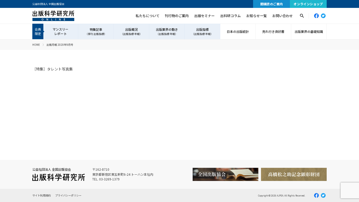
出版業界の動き (167, 31)
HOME (36, 45)
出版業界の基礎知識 (309, 31)
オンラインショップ (308, 4)
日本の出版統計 (238, 31)
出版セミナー (204, 15)
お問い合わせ (282, 15)
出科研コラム (230, 15)
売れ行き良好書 (273, 31)
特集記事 (96, 31)
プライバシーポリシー (68, 195)
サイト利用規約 (41, 195)
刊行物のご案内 (177, 15)
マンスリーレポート (60, 31)
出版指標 (202, 31)
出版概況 (131, 31)
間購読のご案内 (271, 4)
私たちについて (148, 15)
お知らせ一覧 (256, 15)
